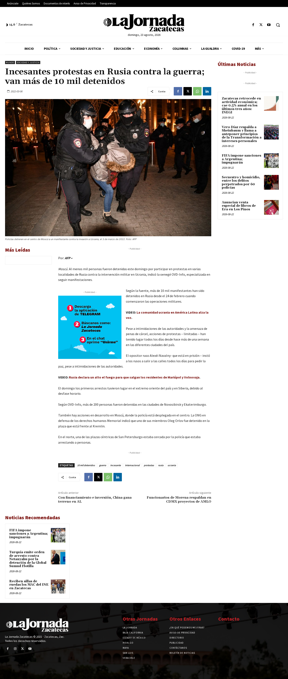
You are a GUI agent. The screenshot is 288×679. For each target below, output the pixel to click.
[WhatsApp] (197, 91)
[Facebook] (253, 25)
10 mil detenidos (86, 465)
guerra (102, 465)
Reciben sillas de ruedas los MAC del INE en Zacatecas (28, 584)
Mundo (10, 62)
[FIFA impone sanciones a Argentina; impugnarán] (58, 535)
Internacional (132, 465)
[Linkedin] (207, 91)
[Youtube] (269, 25)
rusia (160, 465)
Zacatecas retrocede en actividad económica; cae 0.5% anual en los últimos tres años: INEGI (241, 105)
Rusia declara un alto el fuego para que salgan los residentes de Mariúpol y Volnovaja (134, 377)
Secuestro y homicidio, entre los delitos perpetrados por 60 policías (241, 182)
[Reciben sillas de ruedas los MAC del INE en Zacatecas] (58, 586)
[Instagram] (15, 648)
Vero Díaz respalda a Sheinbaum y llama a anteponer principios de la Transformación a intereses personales (241, 134)
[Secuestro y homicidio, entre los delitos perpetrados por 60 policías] (271, 182)
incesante (115, 465)
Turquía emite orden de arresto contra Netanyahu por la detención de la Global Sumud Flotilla (27, 559)
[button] (278, 25)
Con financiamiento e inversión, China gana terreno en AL (95, 499)
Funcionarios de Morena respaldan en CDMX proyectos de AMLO (179, 499)
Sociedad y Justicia (28, 62)
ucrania (172, 465)
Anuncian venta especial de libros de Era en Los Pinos (239, 205)
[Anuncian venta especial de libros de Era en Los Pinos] (271, 207)
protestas (149, 465)
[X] (261, 25)
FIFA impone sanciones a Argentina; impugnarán (28, 533)
